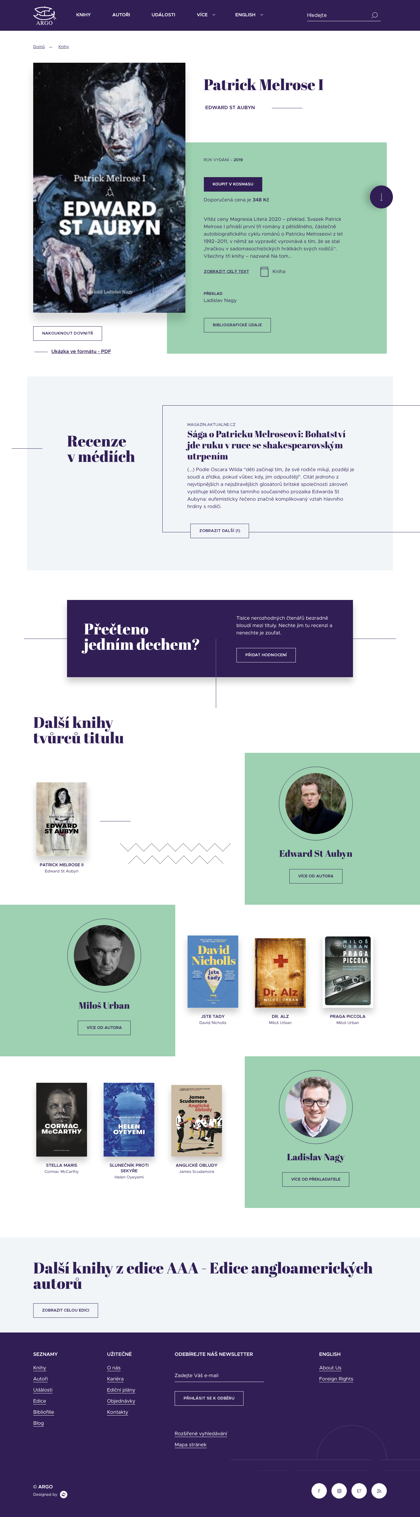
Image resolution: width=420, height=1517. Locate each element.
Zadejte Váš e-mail (196, 1375)
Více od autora (316, 876)
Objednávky (121, 1401)
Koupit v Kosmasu (233, 184)
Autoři (121, 15)
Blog (38, 1423)
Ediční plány (121, 1390)
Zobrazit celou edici (65, 1310)
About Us (330, 1368)
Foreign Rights (336, 1379)
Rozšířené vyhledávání (201, 1434)
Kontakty (117, 1412)
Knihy (83, 15)
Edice (39, 1401)
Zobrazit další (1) (219, 531)
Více (202, 15)
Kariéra (115, 1379)
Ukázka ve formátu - (81, 351)
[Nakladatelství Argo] (44, 15)
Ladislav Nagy (316, 1156)
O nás (114, 1368)
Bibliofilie (43, 1412)
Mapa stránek (191, 1445)
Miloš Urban (104, 1005)
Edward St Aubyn (315, 853)
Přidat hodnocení (266, 655)
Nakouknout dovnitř (67, 334)
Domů (39, 47)
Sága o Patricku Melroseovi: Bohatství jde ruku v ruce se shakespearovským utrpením (266, 445)
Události (163, 15)
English (245, 15)
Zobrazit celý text (226, 272)
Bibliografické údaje (237, 325)
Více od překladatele (315, 1179)
